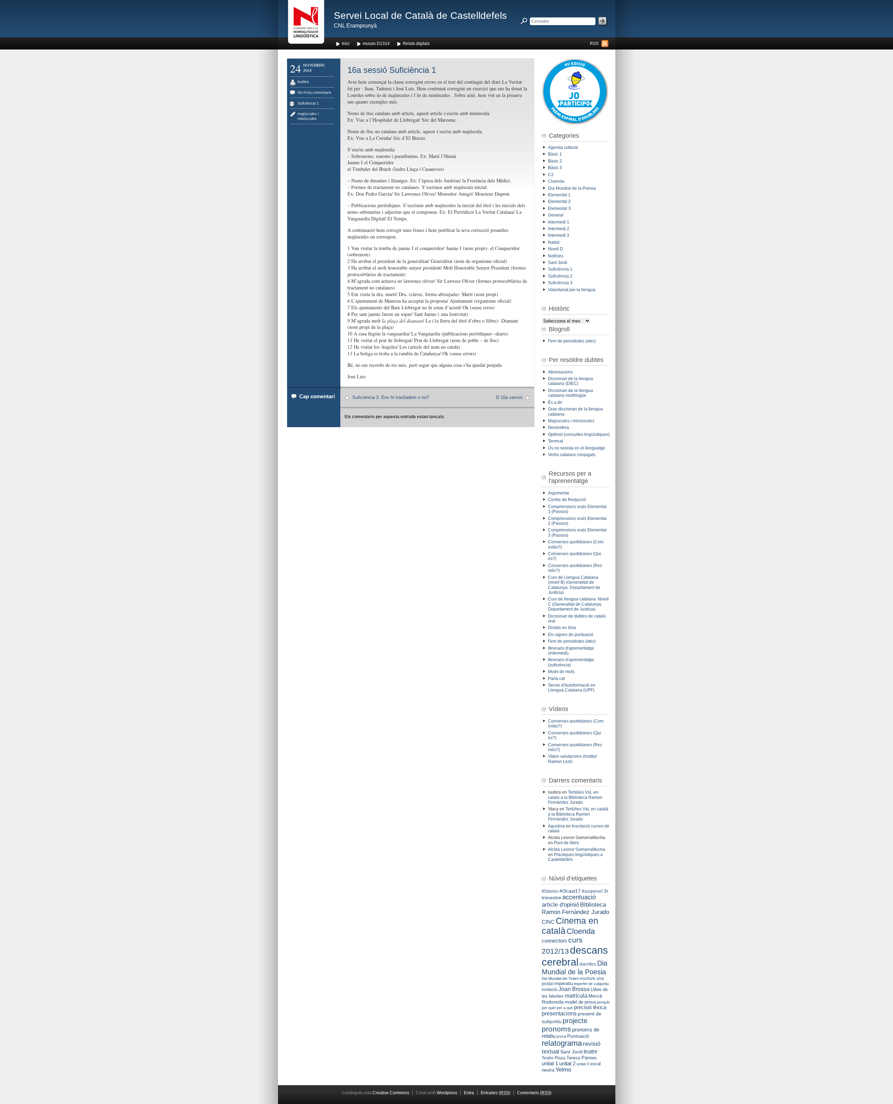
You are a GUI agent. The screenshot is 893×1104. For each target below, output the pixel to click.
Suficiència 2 (560, 276)
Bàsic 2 (555, 161)
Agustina (556, 826)
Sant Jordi (557, 262)
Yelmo (563, 1069)
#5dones (550, 891)
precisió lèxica (590, 1007)
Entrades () (495, 1092)
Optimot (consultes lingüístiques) (579, 434)
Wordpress (447, 1092)
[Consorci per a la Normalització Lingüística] (306, 24)
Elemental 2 (559, 201)
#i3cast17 (570, 891)
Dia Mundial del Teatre (560, 978)
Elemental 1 (559, 194)
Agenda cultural (563, 147)
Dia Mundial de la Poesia (572, 188)
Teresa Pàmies (581, 1057)
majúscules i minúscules (308, 116)
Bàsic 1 (555, 154)
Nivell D (555, 249)
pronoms (556, 1029)
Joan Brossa (574, 989)
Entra (469, 1092)
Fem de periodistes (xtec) (572, 341)
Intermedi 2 (558, 228)
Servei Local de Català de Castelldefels (420, 15)
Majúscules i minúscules (571, 420)
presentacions (559, 1013)
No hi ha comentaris (314, 92)
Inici (346, 43)
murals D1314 (376, 43)
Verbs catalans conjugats (571, 454)
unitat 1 (550, 1063)
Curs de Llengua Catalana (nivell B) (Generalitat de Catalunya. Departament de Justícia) (574, 585)
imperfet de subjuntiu (591, 984)
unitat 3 (583, 1064)
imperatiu (563, 983)
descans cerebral (575, 956)
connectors (554, 941)
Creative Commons (391, 1092)
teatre (591, 1051)
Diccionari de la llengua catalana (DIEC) (570, 381)
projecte (575, 1020)
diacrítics (587, 964)
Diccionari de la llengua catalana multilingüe (570, 393)
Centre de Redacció (567, 499)
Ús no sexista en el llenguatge (576, 448)
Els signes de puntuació (570, 634)
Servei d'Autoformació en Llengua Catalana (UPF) (571, 688)
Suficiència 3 (560, 282)
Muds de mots (561, 671)
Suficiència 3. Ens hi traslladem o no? (390, 397)
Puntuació (578, 1036)
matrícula (576, 995)
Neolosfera (558, 427)
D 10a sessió (509, 397)
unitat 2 (567, 1063)
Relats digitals (416, 43)
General (555, 215)
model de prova (580, 1002)
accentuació (579, 897)
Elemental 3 (559, 208)
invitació (549, 989)
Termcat (555, 441)
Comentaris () (534, 1092)
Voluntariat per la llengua (571, 289)
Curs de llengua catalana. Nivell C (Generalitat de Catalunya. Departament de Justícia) (578, 604)
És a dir (555, 402)
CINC (548, 922)
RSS (594, 43)
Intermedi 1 (558, 222)
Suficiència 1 (308, 103)
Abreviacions (560, 372)
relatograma (562, 1043)
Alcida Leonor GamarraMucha (576, 849)
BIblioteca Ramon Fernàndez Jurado (575, 908)
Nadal (554, 242)
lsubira (303, 82)
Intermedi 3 (558, 235)
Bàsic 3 (555, 167)
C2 (551, 174)
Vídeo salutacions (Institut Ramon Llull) (572, 759)
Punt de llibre (566, 842)
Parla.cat (556, 678)
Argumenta (558, 493)
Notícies (555, 256)
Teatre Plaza (553, 1058)
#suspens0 (592, 891)
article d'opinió (560, 904)
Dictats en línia (562, 627)
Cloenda (556, 181)
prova (561, 1036)
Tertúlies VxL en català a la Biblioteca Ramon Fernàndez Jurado (575, 797)
